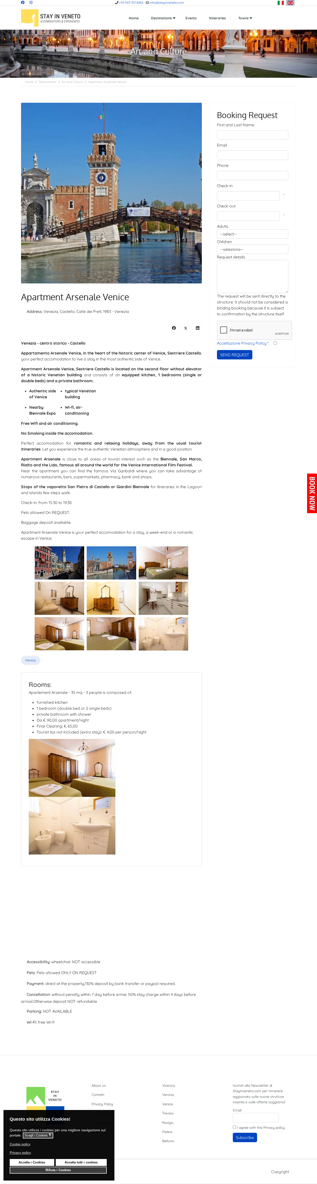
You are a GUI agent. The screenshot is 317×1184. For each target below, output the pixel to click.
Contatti (98, 1094)
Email (222, 145)
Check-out (226, 205)
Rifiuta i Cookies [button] (58, 1170)
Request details (231, 256)
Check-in (225, 185)
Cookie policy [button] (20, 1144)
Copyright (280, 1171)
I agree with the (260, 1127)
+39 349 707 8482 (131, 2)
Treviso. (168, 1113)
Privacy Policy (102, 1104)
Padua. (167, 1132)
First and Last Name (235, 124)
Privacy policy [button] (20, 1153)
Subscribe (245, 1137)
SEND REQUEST (234, 354)
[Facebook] (23, 2)
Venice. (30, 660)
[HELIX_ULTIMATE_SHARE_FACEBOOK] (174, 328)
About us (99, 1085)
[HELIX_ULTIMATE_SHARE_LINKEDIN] (197, 328)
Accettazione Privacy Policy (243, 343)
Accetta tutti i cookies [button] (81, 1162)
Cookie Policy (102, 1113)
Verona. (168, 1094)
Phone (223, 165)
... (284, 193)
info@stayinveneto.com (167, 2)
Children (224, 241)
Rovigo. (168, 1122)
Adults (222, 226)
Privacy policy (274, 1127)
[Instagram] (30, 2)
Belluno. (168, 1141)
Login (96, 1132)
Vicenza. (168, 1085)
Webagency (101, 1122)
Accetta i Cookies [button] (32, 1162)
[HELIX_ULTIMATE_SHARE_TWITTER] (186, 328)
